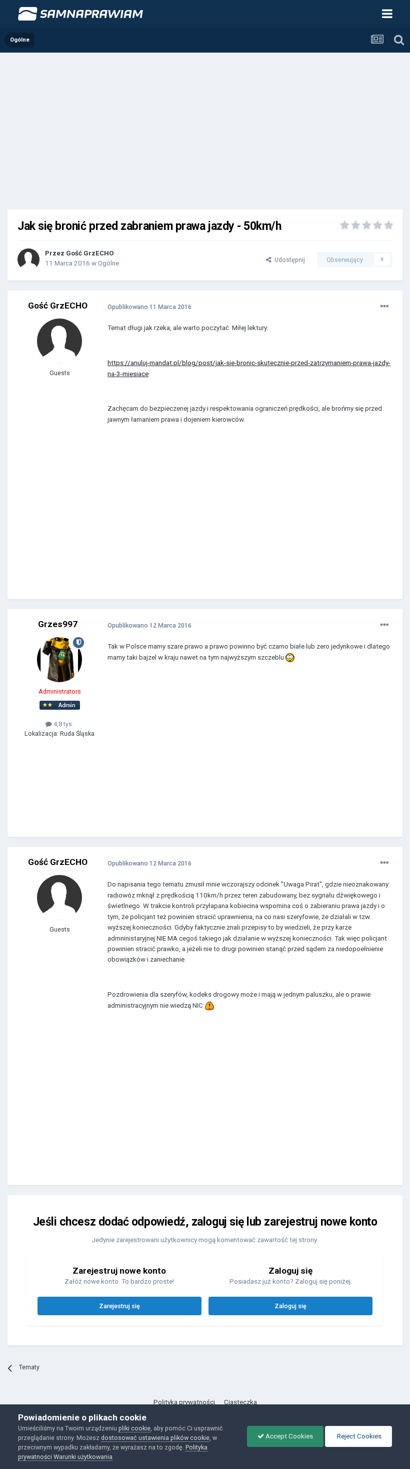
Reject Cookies (359, 1436)
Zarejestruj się (119, 1306)
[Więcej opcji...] (384, 307)
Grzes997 (58, 624)
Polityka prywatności (184, 1402)
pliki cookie (134, 1428)
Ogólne (108, 263)
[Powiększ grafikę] (290, 657)
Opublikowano (150, 307)
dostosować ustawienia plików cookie (155, 1437)
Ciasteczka (240, 1402)
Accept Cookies (288, 1436)
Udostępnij (288, 259)
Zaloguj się (290, 1306)
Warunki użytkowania (83, 1456)
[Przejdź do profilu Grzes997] (59, 659)
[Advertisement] (205, 128)
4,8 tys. (63, 724)
